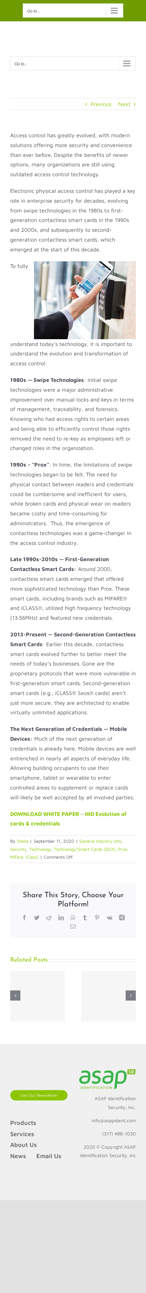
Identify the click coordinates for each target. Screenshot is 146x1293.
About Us (23, 1144)
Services (22, 1133)
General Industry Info (100, 841)
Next (124, 104)
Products (23, 1122)
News (18, 1155)
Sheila (22, 841)
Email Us (48, 1155)
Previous (101, 104)
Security (18, 849)
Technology (40, 849)
